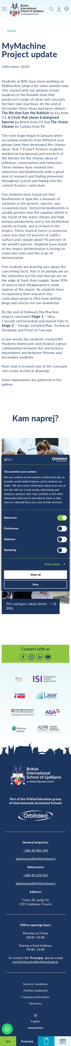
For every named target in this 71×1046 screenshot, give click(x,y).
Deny (35, 584)
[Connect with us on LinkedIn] (39, 656)
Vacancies (35, 1003)
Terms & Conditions (35, 984)
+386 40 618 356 (35, 875)
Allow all (35, 574)
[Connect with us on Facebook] (23, 656)
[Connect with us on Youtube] (47, 656)
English (35, 1021)
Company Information (35, 996)
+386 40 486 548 (35, 850)
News (11, 31)
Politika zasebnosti (35, 990)
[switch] (62, 528)
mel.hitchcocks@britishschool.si (35, 962)
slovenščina (35, 1027)
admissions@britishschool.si (35, 859)
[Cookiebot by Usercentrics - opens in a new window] (52, 459)
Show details (52, 564)
